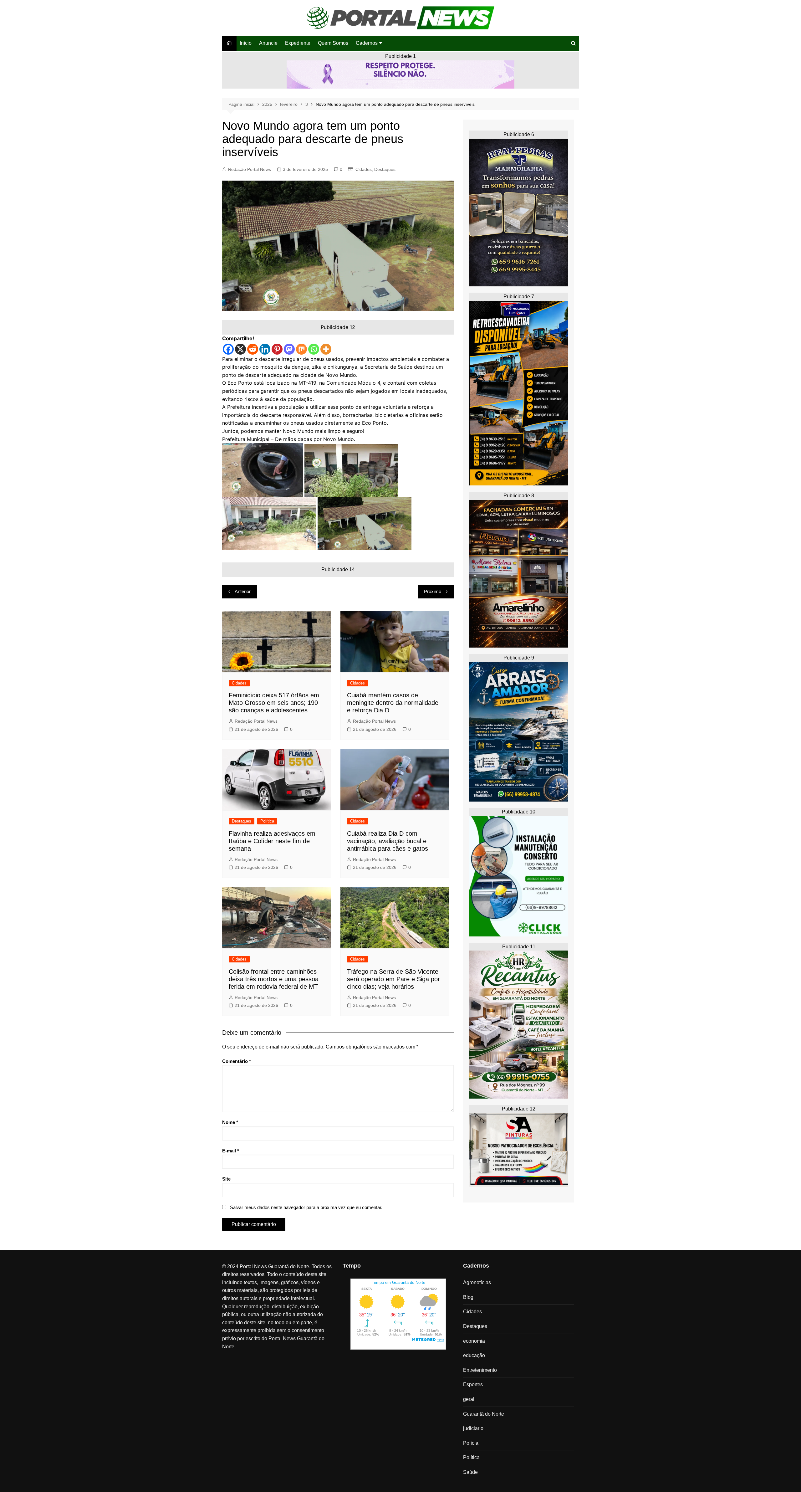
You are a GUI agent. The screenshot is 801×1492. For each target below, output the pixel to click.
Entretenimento (480, 1370)
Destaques (384, 169)
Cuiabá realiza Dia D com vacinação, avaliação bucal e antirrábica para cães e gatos (387, 841)
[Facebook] (228, 349)
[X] (240, 349)
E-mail (230, 1150)
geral (468, 1399)
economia (474, 1341)
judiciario (473, 1428)
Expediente (297, 43)
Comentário (236, 1061)
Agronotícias (477, 1282)
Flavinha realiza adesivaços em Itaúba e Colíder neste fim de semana (272, 841)
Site (226, 1179)
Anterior (243, 591)
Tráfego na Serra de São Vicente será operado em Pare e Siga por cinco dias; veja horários (393, 979)
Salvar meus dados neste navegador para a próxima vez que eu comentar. (306, 1207)
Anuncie (268, 43)
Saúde (470, 1472)
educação (474, 1355)
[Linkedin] (264, 349)
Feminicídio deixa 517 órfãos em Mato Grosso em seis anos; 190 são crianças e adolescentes (274, 703)
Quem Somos (333, 43)
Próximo (432, 591)
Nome (230, 1122)
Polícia (470, 1443)
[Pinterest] (277, 349)
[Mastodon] (289, 349)
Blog (468, 1297)
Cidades (363, 169)
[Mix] (301, 349)
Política (267, 821)
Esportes (473, 1384)
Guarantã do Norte (483, 1414)
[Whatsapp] (313, 349)
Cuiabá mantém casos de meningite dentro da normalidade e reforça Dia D (392, 703)
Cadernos (367, 43)
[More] (325, 349)
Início (246, 43)
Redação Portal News (249, 169)
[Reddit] (252, 349)
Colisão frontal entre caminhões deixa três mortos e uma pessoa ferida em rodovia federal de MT (274, 979)
